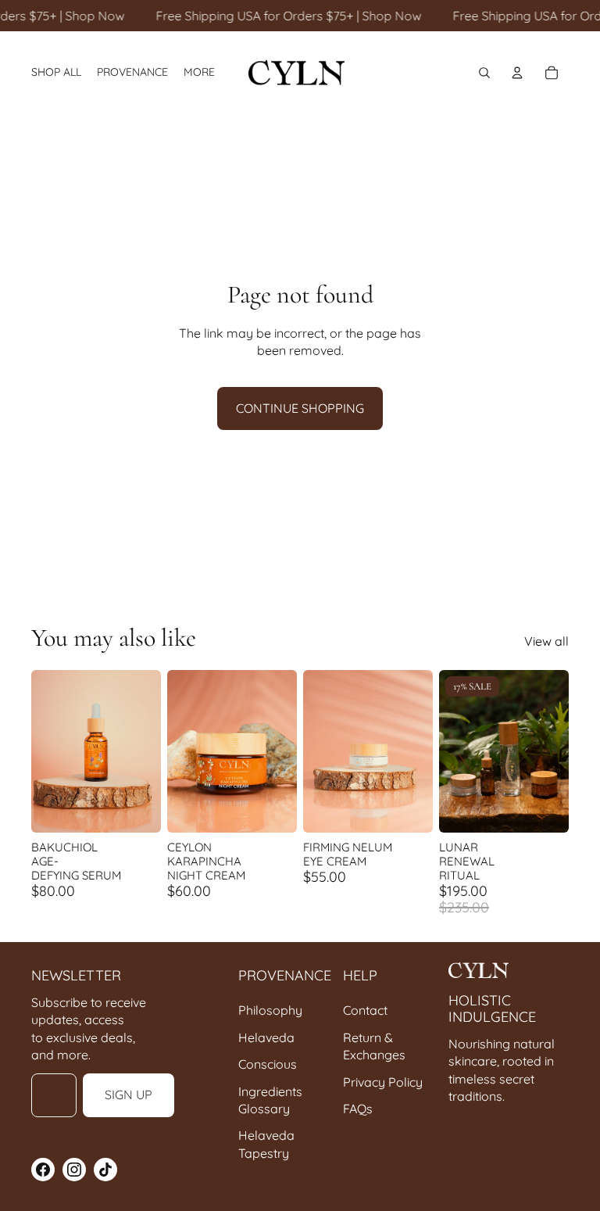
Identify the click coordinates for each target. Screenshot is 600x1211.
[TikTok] (105, 1169)
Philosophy (270, 1010)
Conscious (267, 1064)
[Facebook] (43, 1169)
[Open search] (484, 73)
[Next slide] (149, 751)
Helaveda (266, 1037)
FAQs (358, 1108)
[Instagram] (74, 1169)
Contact (365, 1010)
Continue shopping (300, 408)
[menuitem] (199, 72)
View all (546, 641)
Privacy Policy (383, 1082)
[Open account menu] (517, 73)
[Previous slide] (43, 751)
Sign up (128, 1094)
